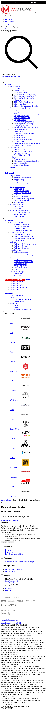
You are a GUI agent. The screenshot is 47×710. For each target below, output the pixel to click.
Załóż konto (9, 21)
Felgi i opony (14, 147)
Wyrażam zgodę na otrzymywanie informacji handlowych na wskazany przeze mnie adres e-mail (22, 539)
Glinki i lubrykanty (20, 104)
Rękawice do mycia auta (22, 234)
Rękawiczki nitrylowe (21, 268)
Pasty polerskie (15, 175)
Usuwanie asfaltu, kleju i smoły (25, 94)
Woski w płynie (19, 137)
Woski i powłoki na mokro (23, 139)
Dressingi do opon (20, 153)
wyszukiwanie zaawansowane (11, 76)
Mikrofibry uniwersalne (22, 224)
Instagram (8, 590)
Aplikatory (13, 242)
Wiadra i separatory (20, 264)
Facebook (8, 588)
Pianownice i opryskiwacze (23, 262)
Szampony (17, 88)
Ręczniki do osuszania (21, 226)
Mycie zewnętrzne (16, 86)
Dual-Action (18, 206)
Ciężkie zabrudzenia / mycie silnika (26, 106)
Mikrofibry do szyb (20, 228)
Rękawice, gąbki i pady (18, 232)
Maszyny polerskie (16, 204)
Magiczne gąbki (19, 240)
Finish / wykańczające (21, 183)
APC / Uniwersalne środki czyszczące (27, 114)
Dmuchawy (18, 273)
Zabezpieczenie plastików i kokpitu (26, 112)
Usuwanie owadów (20, 92)
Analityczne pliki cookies (9, 665)
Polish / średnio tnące (21, 181)
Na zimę (12, 167)
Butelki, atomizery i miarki (23, 260)
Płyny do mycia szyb (21, 159)
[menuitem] (23, 125)
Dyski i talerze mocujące (22, 200)
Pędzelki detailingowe (21, 252)
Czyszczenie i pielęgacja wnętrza (21, 108)
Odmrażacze (18, 169)
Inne (15, 270)
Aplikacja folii (19, 301)
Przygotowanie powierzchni (23, 299)
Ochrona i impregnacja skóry (24, 122)
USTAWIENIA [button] (6, 704)
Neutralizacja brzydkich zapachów (26, 127)
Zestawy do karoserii (17, 282)
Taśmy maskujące (20, 214)
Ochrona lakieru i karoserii (19, 129)
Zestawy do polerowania (18, 287)
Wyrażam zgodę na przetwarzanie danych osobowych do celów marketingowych (21, 535)
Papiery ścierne (19, 216)
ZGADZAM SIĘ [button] (7, 708)
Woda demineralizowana (22, 309)
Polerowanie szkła (20, 163)
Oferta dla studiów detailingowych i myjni (19, 562)
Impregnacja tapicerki (21, 126)
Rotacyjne (17, 208)
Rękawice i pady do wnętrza (24, 238)
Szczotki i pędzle (15, 250)
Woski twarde (19, 135)
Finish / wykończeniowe (22, 193)
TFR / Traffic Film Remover (24, 102)
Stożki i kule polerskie (21, 197)
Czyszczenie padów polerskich (24, 199)
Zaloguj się (9, 19)
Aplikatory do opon (21, 246)
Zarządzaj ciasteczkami (10, 620)
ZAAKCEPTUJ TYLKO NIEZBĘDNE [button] (15, 706)
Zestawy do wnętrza (17, 285)
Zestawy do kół (15, 289)
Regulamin (9, 552)
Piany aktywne (19, 90)
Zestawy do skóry (16, 284)
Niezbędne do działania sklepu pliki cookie (18, 639)
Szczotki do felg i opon (22, 254)
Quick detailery (19, 131)
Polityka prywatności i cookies (15, 554)
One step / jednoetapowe (22, 177)
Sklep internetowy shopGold (11, 623)
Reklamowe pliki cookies (9, 679)
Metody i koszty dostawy (14, 569)
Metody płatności (11, 571)
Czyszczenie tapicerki (21, 116)
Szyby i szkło (14, 157)
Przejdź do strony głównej (10, 520)
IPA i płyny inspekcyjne (22, 212)
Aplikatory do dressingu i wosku (25, 244)
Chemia (12, 298)
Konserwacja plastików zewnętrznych (27, 143)
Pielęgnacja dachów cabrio (23, 145)
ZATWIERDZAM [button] (7, 696)
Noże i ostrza (18, 305)
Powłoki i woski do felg (22, 155)
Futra (16, 195)
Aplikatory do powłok (21, 248)
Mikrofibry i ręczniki (17, 222)
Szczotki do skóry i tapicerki (24, 256)
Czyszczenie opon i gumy (23, 151)
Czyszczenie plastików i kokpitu (25, 110)
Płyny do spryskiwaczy (22, 165)
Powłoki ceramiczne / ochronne (25, 133)
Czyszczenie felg (20, 149)
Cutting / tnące (19, 179)
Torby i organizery (20, 266)
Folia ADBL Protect (17, 296)
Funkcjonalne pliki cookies (10, 654)
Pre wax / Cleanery (20, 141)
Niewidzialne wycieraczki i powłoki (26, 161)
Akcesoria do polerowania (19, 210)
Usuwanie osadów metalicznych (25, 96)
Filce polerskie (19, 202)
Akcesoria (13, 303)
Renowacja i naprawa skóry (23, 124)
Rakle (16, 307)
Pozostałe (13, 258)
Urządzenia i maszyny (17, 272)
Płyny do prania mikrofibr (23, 230)
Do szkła (17, 185)
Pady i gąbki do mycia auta (23, 236)
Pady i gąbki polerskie (17, 187)
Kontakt (8, 550)
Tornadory (17, 275)
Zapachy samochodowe (22, 118)
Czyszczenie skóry (20, 120)
